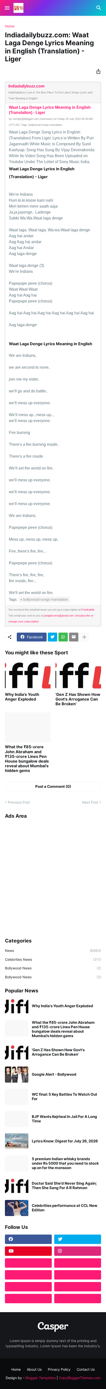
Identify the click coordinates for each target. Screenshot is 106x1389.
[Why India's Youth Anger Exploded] (28, 675)
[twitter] (77, 1239)
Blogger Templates (40, 1378)
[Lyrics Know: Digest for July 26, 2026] (16, 1141)
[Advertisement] (53, 876)
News (53, 950)
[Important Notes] (28, 1298)
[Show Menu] (7, 8)
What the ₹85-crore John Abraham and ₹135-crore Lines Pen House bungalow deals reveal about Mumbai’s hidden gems (27, 759)
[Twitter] (52, 637)
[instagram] (77, 1251)
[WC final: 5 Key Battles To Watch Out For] (16, 1097)
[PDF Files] (77, 1286)
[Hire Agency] (77, 1298)
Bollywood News (53, 968)
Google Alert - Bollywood (54, 1074)
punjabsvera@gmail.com (58, 615)
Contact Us (86, 1369)
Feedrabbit (87, 609)
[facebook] (28, 1239)
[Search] (99, 8)
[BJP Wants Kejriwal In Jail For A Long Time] (16, 1119)
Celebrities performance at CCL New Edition (64, 1207)
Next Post (90, 802)
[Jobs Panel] (28, 1275)
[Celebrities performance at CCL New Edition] (16, 1208)
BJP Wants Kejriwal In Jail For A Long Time (64, 1118)
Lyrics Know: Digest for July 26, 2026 (65, 1141)
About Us (34, 1369)
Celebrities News (53, 959)
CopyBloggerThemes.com (80, 1378)
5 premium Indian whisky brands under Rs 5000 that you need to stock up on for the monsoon (65, 1163)
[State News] (77, 1275)
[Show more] (84, 637)
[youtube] (28, 1251)
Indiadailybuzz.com (26, 86)
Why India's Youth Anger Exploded (22, 697)
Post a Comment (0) (53, 786)
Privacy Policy (59, 1369)
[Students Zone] (77, 1263)
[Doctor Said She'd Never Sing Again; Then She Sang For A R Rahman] (16, 1186)
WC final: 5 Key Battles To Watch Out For (64, 1096)
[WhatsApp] (63, 637)
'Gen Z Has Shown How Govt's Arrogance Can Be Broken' (77, 699)
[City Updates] (28, 1286)
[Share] (97, 71)
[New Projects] (28, 1263)
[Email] (73, 637)
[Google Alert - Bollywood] (16, 1075)
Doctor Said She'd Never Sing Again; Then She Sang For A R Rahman (64, 1185)
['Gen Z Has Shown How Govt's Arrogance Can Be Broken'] (78, 675)
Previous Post (19, 802)
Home (9, 26)
